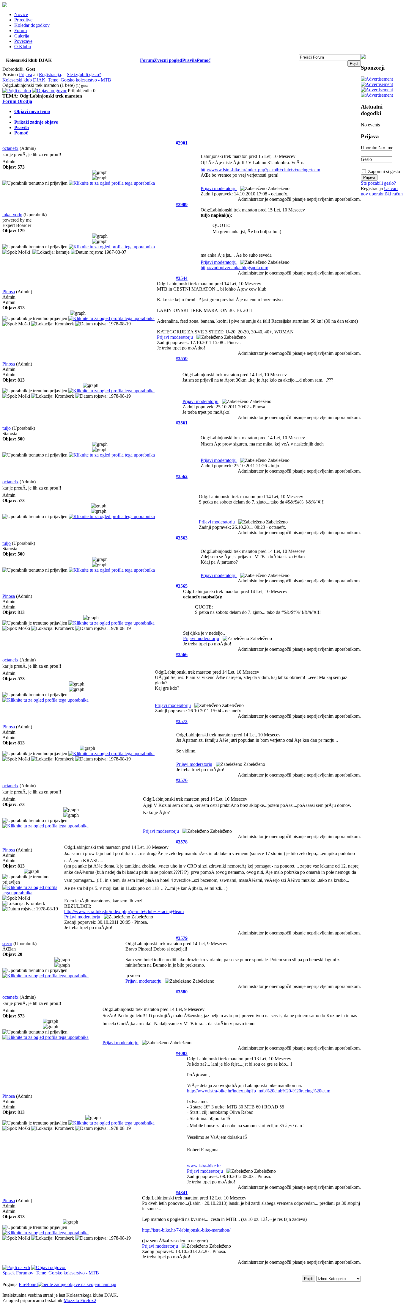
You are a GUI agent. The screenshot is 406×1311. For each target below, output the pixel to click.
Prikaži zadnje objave (36, 122)
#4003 (182, 1053)
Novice (21, 14)
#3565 (182, 586)
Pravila (189, 60)
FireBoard (28, 1284)
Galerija (21, 35)
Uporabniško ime (377, 147)
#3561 (182, 422)
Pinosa (8, 291)
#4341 (182, 1192)
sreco (7, 943)
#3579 (182, 938)
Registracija (50, 74)
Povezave (23, 41)
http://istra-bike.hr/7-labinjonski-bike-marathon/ (186, 1229)
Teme (53, 79)
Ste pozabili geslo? (378, 183)
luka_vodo (12, 214)
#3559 (182, 358)
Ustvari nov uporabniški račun (382, 191)
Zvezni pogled (168, 60)
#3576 (182, 780)
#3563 (182, 537)
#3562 (182, 476)
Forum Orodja (17, 101)
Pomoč (203, 60)
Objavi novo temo (32, 111)
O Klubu (22, 46)
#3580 (182, 991)
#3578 (182, 841)
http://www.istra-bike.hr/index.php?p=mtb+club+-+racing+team (260, 169)
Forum (20, 30)
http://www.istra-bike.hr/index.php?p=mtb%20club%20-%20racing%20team (258, 1090)
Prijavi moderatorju (219, 188)
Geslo (366, 159)
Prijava (25, 74)
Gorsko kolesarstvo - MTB (86, 79)
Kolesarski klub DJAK (23, 79)
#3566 (182, 654)
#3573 (182, 721)
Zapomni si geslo (384, 171)
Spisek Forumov (18, 1272)
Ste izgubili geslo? (84, 74)
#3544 (182, 278)
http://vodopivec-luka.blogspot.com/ (234, 267)
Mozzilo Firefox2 (80, 1300)
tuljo (6, 428)
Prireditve (23, 19)
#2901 (182, 142)
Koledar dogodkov (32, 25)
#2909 (182, 204)
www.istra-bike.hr (204, 1165)
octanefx (10, 148)
